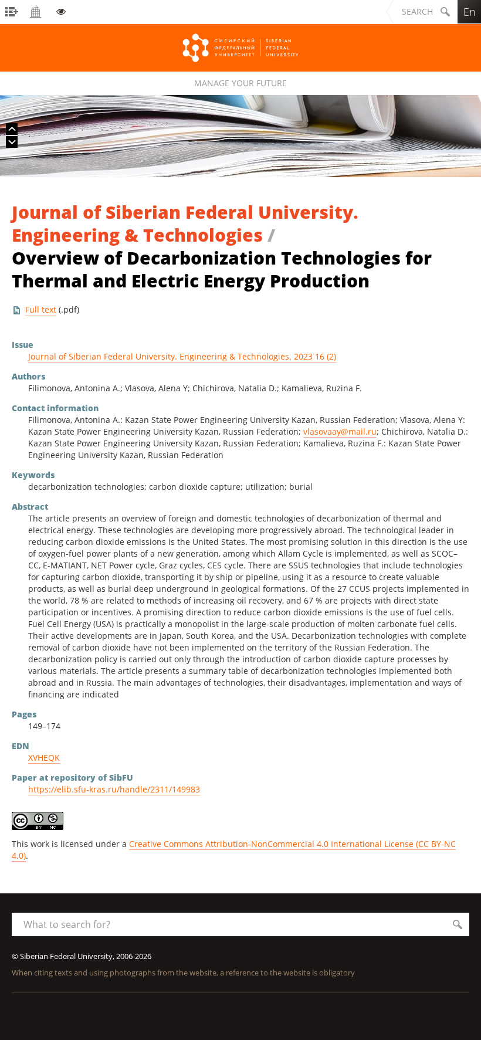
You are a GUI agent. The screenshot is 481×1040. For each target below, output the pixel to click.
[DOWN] (12, 142)
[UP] (12, 129)
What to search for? (66, 924)
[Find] (457, 924)
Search (417, 11)
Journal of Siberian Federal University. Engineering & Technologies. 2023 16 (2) (182, 356)
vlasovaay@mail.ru (340, 431)
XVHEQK (44, 757)
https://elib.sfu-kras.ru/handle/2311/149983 (114, 789)
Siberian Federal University (240, 48)
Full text (40, 309)
